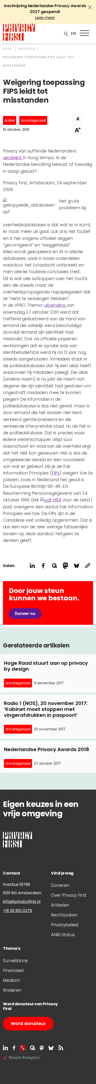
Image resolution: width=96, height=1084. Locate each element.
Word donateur (28, 1023)
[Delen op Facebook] (43, 565)
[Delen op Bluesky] (76, 565)
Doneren (60, 885)
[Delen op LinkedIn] (32, 565)
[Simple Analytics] (21, 1057)
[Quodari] (32, 1047)
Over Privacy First (69, 895)
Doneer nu (25, 613)
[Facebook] (14, 1047)
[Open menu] (84, 33)
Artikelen (60, 905)
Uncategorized (33, 120)
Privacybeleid (64, 925)
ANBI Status (63, 935)
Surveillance (15, 961)
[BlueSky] (50, 1047)
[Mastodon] (42, 1047)
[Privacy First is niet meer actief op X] (22, 1047)
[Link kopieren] (87, 565)
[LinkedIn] (5, 1047)
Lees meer (45, 17)
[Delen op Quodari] (54, 565)
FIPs (56, 473)
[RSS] (60, 1047)
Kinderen (12, 990)
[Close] (90, 7)
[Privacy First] (19, 32)
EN (73, 33)
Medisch (11, 980)
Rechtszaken (64, 915)
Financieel (13, 970)
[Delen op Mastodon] (65, 565)
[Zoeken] (66, 34)
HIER (56, 500)
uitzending (55, 305)
